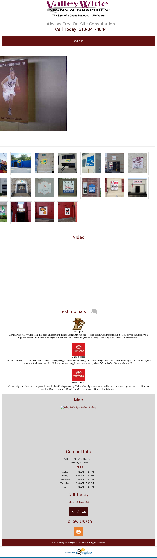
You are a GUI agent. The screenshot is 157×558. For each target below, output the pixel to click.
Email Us (78, 511)
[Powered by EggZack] (78, 554)
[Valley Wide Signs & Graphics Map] (78, 407)
